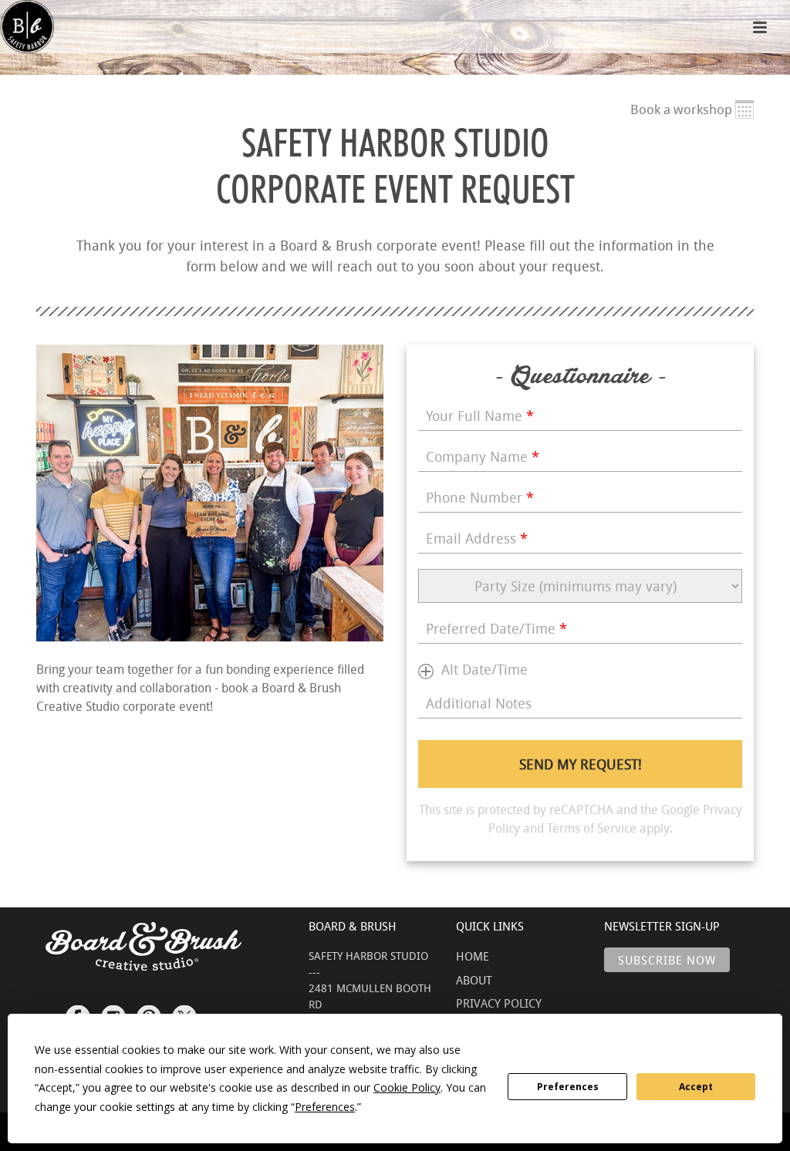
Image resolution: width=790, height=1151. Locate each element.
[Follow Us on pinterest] (149, 1010)
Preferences (568, 1086)
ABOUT (474, 980)
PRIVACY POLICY (499, 1003)
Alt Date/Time (484, 669)
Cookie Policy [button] (407, 1087)
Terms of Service (591, 827)
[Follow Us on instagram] (113, 1010)
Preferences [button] (325, 1106)
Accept (696, 1086)
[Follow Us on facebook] (78, 1010)
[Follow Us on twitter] (184, 1010)
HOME (472, 956)
